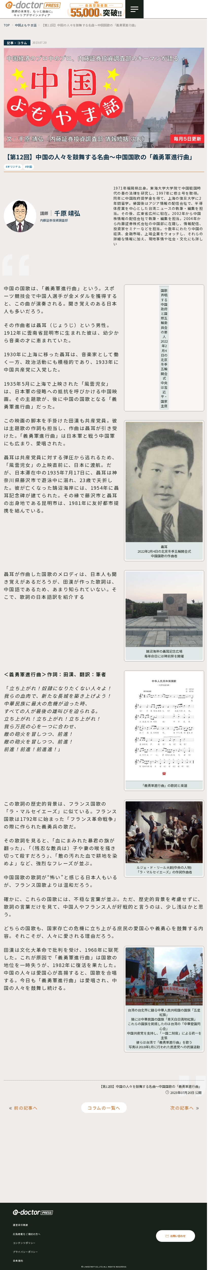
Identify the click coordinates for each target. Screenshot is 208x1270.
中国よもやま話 (26, 25)
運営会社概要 (20, 1225)
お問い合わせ (177, 1236)
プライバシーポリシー (25, 1252)
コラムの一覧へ (104, 1108)
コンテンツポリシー (24, 1243)
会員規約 (18, 1260)
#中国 (28, 166)
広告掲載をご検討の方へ (27, 1234)
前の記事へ (26, 1108)
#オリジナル (13, 166)
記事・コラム (17, 43)
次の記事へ (182, 1108)
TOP (7, 25)
